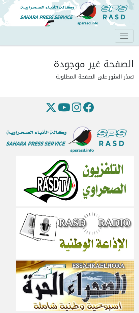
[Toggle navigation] (124, 36)
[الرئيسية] (76, 13)
